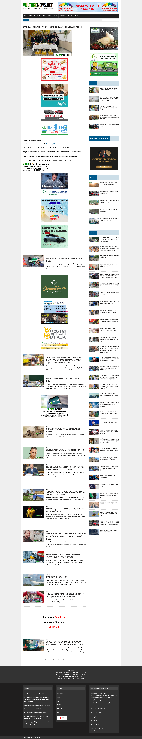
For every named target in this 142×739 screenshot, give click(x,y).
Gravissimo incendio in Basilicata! (56, 577)
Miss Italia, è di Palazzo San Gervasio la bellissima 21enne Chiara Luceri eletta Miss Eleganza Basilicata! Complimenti (109, 248)
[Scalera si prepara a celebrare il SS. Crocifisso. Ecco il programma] (33, 436)
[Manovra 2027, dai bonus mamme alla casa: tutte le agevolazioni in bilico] (94, 332)
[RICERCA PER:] (110, 20)
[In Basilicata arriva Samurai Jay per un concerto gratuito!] (33, 458)
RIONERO (49, 15)
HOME (25, 15)
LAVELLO (43, 15)
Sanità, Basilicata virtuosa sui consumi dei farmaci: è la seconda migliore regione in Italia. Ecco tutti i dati (109, 98)
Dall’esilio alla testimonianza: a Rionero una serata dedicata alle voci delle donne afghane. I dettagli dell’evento (109, 359)
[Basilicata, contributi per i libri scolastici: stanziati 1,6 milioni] (94, 204)
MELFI (38, 15)
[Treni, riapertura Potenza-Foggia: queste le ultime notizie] (94, 259)
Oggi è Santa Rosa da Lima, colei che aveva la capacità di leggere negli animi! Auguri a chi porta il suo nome (109, 440)
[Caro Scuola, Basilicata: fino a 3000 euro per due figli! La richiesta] (33, 386)
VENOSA (55, 15)
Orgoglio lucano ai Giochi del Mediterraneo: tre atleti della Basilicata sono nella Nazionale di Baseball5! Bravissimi (109, 377)
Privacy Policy (95, 717)
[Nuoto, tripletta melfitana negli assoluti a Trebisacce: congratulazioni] (94, 296)
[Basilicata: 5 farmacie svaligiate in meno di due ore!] (94, 128)
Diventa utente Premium (98, 725)
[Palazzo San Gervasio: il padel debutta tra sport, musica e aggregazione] (94, 305)
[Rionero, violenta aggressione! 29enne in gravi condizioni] (94, 195)
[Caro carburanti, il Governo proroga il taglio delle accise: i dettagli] (33, 266)
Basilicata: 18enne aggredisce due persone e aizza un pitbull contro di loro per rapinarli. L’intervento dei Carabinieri (109, 275)
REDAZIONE (70, 15)
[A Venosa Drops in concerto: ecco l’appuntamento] (94, 479)
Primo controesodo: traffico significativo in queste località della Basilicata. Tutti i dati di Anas (109, 368)
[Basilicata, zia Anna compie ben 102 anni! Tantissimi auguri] (94, 269)
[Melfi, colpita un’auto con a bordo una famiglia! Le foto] (94, 213)
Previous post (49, 660)
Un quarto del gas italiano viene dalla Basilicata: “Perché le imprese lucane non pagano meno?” (109, 386)
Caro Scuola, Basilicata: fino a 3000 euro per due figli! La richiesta (37, 705)
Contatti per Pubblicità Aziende (100, 709)
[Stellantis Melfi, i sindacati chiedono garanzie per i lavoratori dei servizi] (94, 314)
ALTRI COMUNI (62, 15)
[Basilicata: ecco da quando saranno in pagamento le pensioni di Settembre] (94, 92)
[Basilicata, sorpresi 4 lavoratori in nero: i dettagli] (94, 488)
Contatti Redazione (96, 721)
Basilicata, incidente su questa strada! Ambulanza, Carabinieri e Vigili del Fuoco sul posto (109, 431)
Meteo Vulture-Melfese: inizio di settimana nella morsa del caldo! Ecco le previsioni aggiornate (109, 404)
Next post (61, 660)
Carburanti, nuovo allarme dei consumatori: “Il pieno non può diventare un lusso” (109, 108)
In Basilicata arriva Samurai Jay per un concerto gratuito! (65, 450)
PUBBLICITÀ (77, 15)
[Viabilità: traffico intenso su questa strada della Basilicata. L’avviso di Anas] (94, 397)
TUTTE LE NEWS (32, 15)
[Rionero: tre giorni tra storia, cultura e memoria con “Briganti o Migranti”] (94, 186)
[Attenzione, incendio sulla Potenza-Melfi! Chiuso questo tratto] (94, 534)
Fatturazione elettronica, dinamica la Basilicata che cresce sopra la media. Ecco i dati (109, 339)
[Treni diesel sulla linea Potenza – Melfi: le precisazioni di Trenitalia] (94, 222)
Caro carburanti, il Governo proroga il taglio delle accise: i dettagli (37, 693)
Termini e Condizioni (96, 713)
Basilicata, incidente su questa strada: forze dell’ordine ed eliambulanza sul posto (108, 513)
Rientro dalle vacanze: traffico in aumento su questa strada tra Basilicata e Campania (109, 468)
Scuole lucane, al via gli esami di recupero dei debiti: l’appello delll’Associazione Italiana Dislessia (109, 239)
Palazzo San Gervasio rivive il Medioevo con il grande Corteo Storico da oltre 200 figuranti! (109, 117)
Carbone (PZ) (50, 144)
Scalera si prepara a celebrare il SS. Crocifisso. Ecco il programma (37, 709)
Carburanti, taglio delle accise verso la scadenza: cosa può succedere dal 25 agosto (109, 495)
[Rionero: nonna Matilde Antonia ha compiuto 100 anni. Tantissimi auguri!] (94, 415)
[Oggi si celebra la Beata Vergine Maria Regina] (94, 506)
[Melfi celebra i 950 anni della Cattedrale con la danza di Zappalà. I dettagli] (94, 461)
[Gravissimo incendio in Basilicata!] (33, 585)
